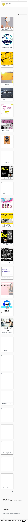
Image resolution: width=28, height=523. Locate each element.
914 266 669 (3, 0)
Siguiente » (15, 491)
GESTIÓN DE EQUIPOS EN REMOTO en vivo (7, 332)
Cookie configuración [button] (18, 521)
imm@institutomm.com (9, 0)
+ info (21, 500)
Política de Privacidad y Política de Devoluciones (13, 513)
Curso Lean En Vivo (4, 350)
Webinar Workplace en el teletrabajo (7, 403)
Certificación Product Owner (6, 277)
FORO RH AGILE (3, 193)
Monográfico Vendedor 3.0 (5, 487)
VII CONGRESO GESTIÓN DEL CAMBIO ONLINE (7, 114)
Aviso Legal (4, 513)
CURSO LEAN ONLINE (4, 368)
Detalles (11, 57)
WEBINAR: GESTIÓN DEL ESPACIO (6, 130)
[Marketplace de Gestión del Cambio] (6, 4)
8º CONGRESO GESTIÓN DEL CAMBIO (6, 99)
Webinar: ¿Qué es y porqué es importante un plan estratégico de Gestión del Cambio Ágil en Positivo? (7, 225)
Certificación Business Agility (6, 65)
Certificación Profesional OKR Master (7, 47)
